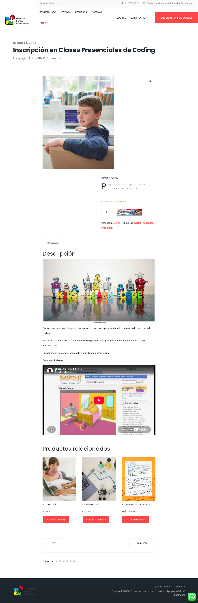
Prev (53, 543)
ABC (53, 12)
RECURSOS (81, 12)
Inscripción (147, 223)
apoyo (22, 58)
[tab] (53, 243)
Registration (138, 17)
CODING (65, 12)
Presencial (107, 228)
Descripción (53, 243)
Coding (116, 223)
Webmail (97, 12)
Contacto (180, 586)
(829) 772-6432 (132, 3)
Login (120, 17)
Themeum (179, 595)
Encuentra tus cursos (176, 17)
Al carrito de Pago (129, 212)
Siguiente (142, 543)
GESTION (44, 12)
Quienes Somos (162, 586)
